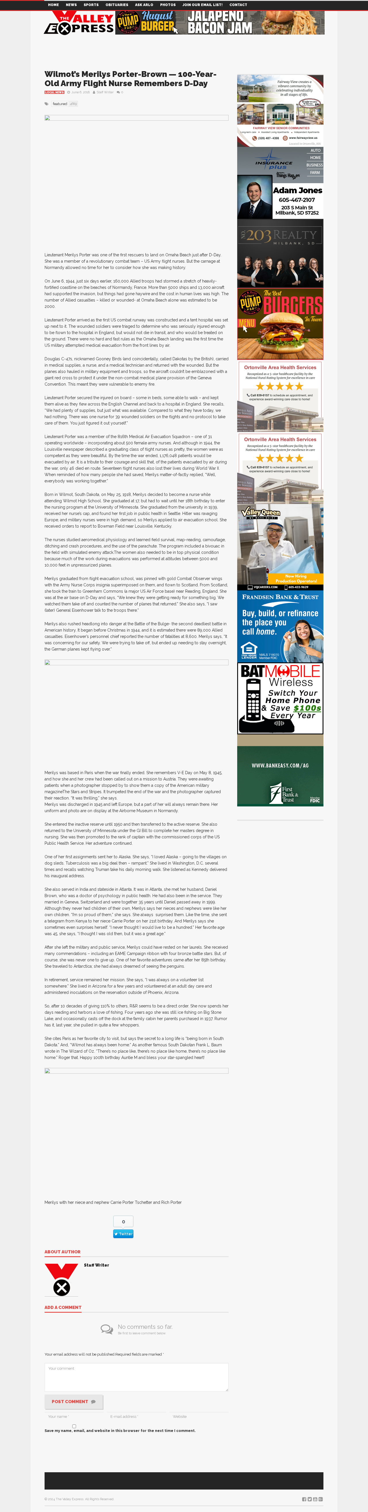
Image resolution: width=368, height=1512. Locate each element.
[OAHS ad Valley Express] (280, 395)
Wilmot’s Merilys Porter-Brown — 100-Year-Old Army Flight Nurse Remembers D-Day (130, 78)
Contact (238, 5)
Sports (91, 5)
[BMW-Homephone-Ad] (280, 698)
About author (62, 1252)
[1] (280, 547)
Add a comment (63, 1308)
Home (53, 5)
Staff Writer (105, 92)
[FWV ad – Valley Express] (280, 110)
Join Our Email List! (203, 5)
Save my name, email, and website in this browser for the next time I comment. (120, 1430)
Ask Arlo (144, 5)
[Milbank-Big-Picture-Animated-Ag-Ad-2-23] (280, 770)
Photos (168, 5)
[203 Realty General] (280, 253)
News (71, 5)
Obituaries (117, 5)
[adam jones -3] (280, 182)
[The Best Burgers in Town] (280, 323)
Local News (54, 92)
